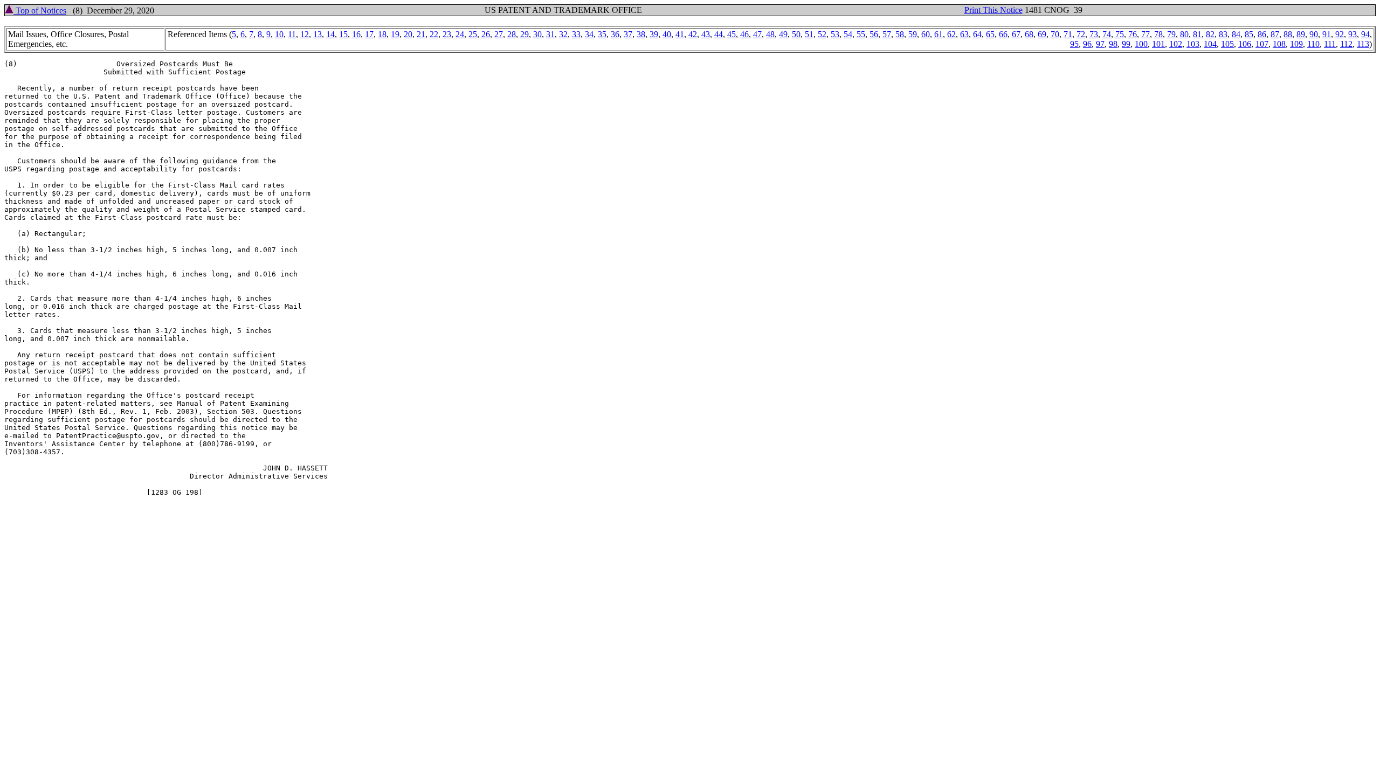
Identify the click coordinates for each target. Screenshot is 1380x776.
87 (1275, 34)
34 (589, 34)
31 (550, 34)
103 (1192, 43)
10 (279, 34)
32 (563, 34)
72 (1081, 34)
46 (744, 34)
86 (1262, 34)
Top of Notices (39, 10)
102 (1175, 43)
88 (1288, 34)
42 (692, 34)
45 (731, 34)
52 (822, 34)
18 (382, 34)
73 (1093, 34)
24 (460, 34)
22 (434, 34)
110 (1313, 43)
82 (1210, 34)
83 (1223, 34)
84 (1236, 34)
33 (576, 34)
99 (1126, 43)
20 (408, 34)
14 (330, 34)
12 (304, 34)
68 (1029, 34)
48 (770, 34)
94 (1365, 34)
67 (1016, 34)
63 (964, 34)
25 (472, 34)
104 (1210, 43)
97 (1100, 43)
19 (395, 34)
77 (1145, 34)
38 (641, 34)
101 (1158, 43)
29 (524, 34)
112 (1346, 43)
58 (899, 34)
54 (848, 34)
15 (343, 34)
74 (1106, 34)
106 (1244, 43)
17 (369, 34)
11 (292, 34)
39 (654, 34)
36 (615, 34)
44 (718, 34)
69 (1042, 34)
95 (1074, 43)
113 (1363, 43)
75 (1119, 34)
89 (1300, 34)
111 (1330, 43)
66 (1003, 34)
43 (705, 34)
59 (912, 34)
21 (421, 34)
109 (1296, 43)
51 (809, 34)
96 (1087, 43)
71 (1068, 34)
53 (835, 34)
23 (447, 34)
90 (1313, 34)
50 (796, 34)
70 (1055, 34)
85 (1249, 34)
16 (356, 34)
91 (1326, 34)
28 (511, 34)
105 (1227, 43)
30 (537, 34)
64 (977, 34)
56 (874, 34)
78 (1158, 34)
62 (951, 34)
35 (602, 34)
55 (861, 34)
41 (679, 34)
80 (1184, 34)
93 (1352, 34)
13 (317, 34)
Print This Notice (993, 10)
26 (485, 34)
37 (628, 34)
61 (938, 34)
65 (990, 34)
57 (886, 34)
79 (1171, 34)
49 (783, 34)
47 (757, 34)
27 (498, 34)
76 (1132, 34)
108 (1279, 43)
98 (1113, 43)
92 (1339, 34)
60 (925, 34)
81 (1197, 34)
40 (667, 34)
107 (1261, 43)
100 (1141, 43)
